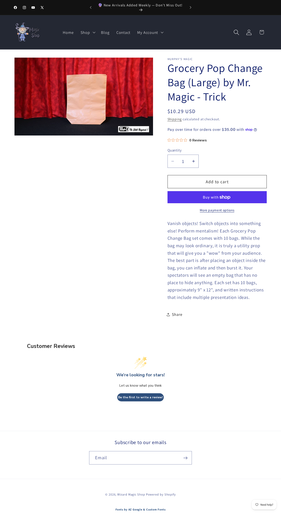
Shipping (175, 119)
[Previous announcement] (90, 7)
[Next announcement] (190, 7)
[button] (87, 32)
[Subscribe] (185, 458)
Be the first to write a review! (140, 397)
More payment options (217, 210)
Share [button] (177, 314)
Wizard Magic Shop (131, 494)
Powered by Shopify (161, 494)
